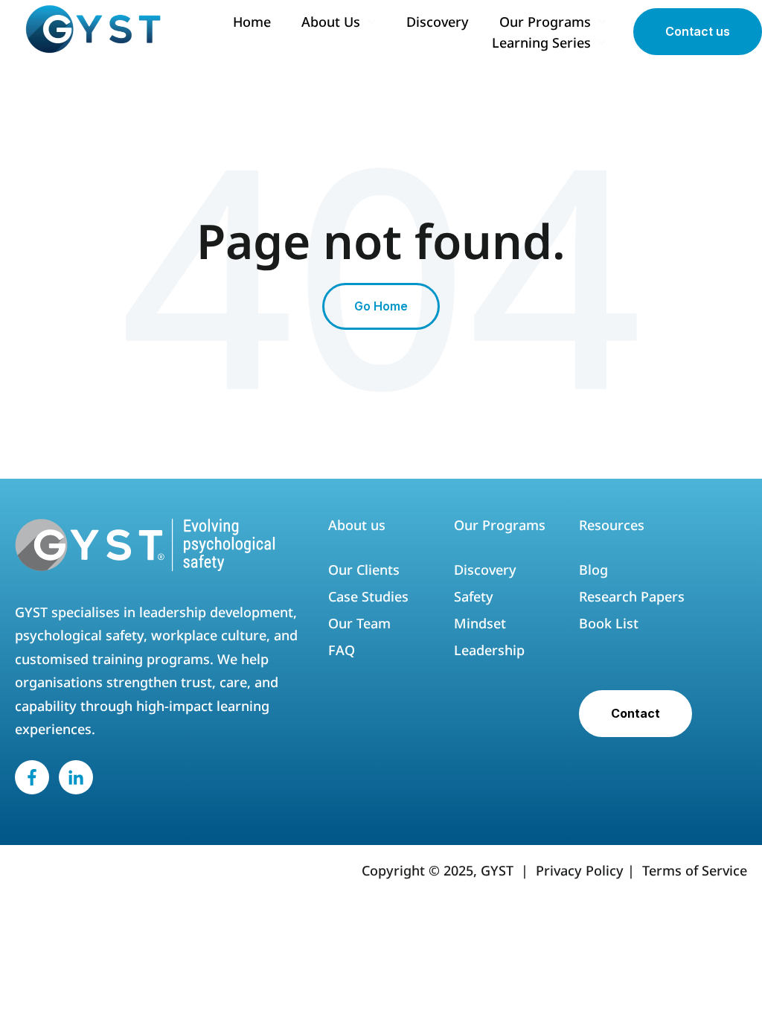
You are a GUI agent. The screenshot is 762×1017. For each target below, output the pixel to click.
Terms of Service (694, 870)
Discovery (437, 22)
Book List (608, 623)
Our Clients (364, 569)
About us (356, 525)
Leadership (491, 650)
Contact (635, 713)
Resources (611, 525)
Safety (473, 596)
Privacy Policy (580, 870)
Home (252, 22)
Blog (593, 569)
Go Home (381, 306)
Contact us (697, 31)
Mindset (480, 623)
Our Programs (545, 22)
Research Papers (633, 596)
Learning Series (541, 42)
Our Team (359, 623)
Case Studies (368, 596)
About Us (330, 22)
